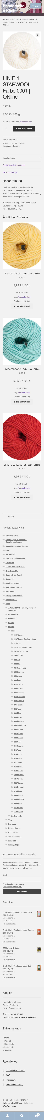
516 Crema (18, 758)
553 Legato (18, 811)
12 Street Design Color (23, 647)
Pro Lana (12, 824)
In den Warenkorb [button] (22, 306)
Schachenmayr (14, 836)
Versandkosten (26, 121)
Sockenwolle (16, 816)
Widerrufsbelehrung (14, 1084)
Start (7, 19)
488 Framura (19, 721)
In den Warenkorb (24, 128)
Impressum (11, 1079)
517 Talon (18, 762)
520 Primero (19, 774)
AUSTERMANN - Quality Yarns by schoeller (22, 609)
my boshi (12, 618)
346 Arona (18, 676)
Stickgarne (10, 591)
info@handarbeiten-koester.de (22, 1017)
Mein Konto (7, 1116)
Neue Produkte (12, 571)
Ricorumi (9, 579)
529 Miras (18, 791)
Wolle (19, 19)
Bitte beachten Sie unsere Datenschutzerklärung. (13, 885)
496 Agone (18, 729)
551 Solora (18, 807)
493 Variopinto (20, 725)
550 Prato (18, 803)
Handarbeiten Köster (13, 8)
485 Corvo (18, 717)
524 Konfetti (19, 787)
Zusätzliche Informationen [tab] (14, 165)
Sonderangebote (12, 583)
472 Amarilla (19, 700)
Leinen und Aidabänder (15, 566)
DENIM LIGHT (14, 614)
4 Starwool (15, 146)
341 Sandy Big (20, 668)
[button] (37, 35)
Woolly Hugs (13, 844)
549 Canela (18, 795)
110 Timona (18, 635)
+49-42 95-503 (16, 1014)
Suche (22, 1116)
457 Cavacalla (19, 696)
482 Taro (17, 709)
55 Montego (19, 799)
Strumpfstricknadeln (14, 595)
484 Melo (17, 713)
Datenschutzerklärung (15, 1070)
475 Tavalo (18, 705)
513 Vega (17, 750)
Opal (10, 820)
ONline (25, 19)
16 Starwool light (21, 651)
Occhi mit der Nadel (14, 575)
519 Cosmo (18, 770)
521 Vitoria (18, 779)
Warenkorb (34, 1114)
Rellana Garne (14, 828)
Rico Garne (13, 832)
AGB (8, 1075)
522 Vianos (18, 783)
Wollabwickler (11, 599)
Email (5, 875)
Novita (11, 622)
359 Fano (18, 680)
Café (7, 550)
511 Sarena (18, 746)
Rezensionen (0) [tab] (10, 172)
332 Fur (17, 663)
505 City (17, 742)
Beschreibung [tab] (9, 158)
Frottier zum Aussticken (15, 558)
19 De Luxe (18, 655)
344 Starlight (19, 672)
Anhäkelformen (12, 535)
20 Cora (17, 659)
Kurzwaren (10, 562)
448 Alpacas (19, 692)
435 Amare (18, 688)
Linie (32, 19)
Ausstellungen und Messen (17, 546)
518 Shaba (18, 766)
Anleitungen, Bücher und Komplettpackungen (16, 540)
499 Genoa (18, 737)
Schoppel (12, 840)
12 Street (17, 643)
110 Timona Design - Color (25, 639)
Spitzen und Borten (14, 587)
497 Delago (18, 733)
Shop (13, 19)
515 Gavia (18, 754)
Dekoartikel (10, 554)
